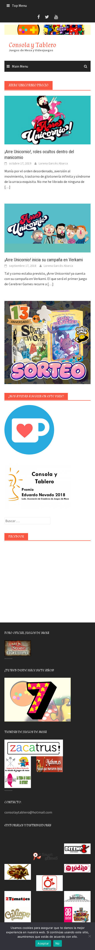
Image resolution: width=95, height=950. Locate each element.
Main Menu (20, 66)
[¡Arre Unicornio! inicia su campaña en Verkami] (47, 227)
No (57, 943)
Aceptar (43, 943)
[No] (89, 936)
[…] (7, 187)
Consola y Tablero (32, 45)
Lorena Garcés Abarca (53, 163)
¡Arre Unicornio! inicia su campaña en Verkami (43, 259)
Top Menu (19, 5)
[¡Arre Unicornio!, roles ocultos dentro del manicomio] (47, 120)
